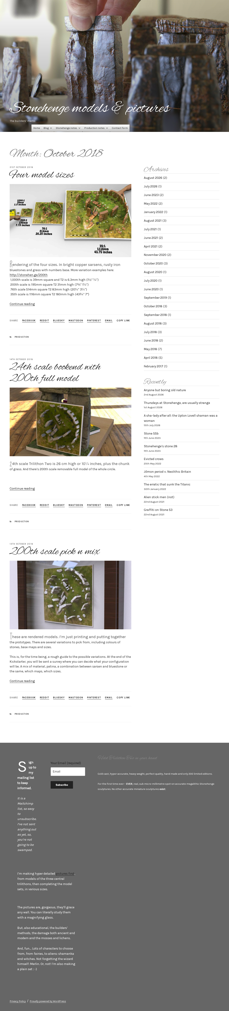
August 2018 (153, 323)
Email (109, 320)
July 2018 (150, 332)
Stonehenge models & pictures (89, 109)
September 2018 (155, 315)
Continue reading (22, 304)
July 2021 (150, 229)
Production (22, 337)
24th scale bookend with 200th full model (55, 373)
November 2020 (155, 255)
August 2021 (153, 221)
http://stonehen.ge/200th (29, 275)
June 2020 (151, 289)
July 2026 (150, 186)
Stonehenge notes (66, 128)
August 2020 (153, 272)
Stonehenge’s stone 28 (160, 446)
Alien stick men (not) (159, 497)
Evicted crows (154, 459)
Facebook (29, 320)
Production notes (94, 128)
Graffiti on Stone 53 (158, 510)
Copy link (123, 320)
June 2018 (151, 340)
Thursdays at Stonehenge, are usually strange (177, 403)
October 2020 (153, 263)
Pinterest (94, 320)
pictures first (65, 874)
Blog (46, 128)
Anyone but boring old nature (165, 390)
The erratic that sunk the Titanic (167, 484)
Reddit (44, 320)
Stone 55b (151, 433)
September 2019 (155, 298)
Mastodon (76, 320)
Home (36, 128)
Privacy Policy (18, 1001)
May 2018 (150, 349)
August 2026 (153, 178)
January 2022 (153, 212)
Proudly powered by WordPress (48, 1001)
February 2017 (153, 366)
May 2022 (151, 204)
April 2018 (151, 358)
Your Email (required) (66, 763)
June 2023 (151, 195)
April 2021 (150, 246)
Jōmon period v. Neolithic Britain (167, 472)
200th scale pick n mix (54, 552)
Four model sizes (41, 175)
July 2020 (150, 281)
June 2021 (151, 238)
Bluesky (59, 320)
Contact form (120, 128)
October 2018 (153, 306)
